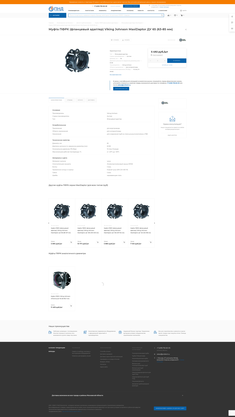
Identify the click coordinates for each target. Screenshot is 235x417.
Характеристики (56, 100)
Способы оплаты (105, 351)
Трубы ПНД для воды (138, 356)
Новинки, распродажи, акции (81, 356)
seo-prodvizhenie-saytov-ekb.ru (71, 411)
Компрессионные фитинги (140, 361)
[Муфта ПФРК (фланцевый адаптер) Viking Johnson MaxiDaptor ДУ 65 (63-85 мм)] (77, 61)
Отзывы (70, 100)
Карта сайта (104, 367)
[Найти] (162, 15)
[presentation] (49, 223)
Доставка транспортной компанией (111, 356)
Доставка (91, 100)
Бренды (52, 351)
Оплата (80, 100)
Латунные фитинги (138, 381)
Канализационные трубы (140, 358)
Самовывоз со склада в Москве (109, 359)
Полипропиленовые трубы (140, 353)
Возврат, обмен (105, 361)
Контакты (103, 364)
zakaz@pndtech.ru (124, 85)
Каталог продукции (57, 347)
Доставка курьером (106, 354)
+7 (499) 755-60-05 (100, 6)
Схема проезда (164, 7)
